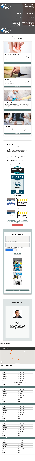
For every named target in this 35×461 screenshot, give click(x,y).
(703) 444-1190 (31, 17)
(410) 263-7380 (31, 25)
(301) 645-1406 (17, 24)
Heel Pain (7, 126)
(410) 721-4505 (19, 16)
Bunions (7, 79)
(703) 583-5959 (31, 9)
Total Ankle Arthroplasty (12, 54)
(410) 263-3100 (31, 24)
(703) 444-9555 (31, 16)
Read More (16, 329)
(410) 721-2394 (19, 17)
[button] (1, 2)
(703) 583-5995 (31, 10)
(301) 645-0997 (17, 25)
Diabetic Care (8, 102)
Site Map (26, 459)
